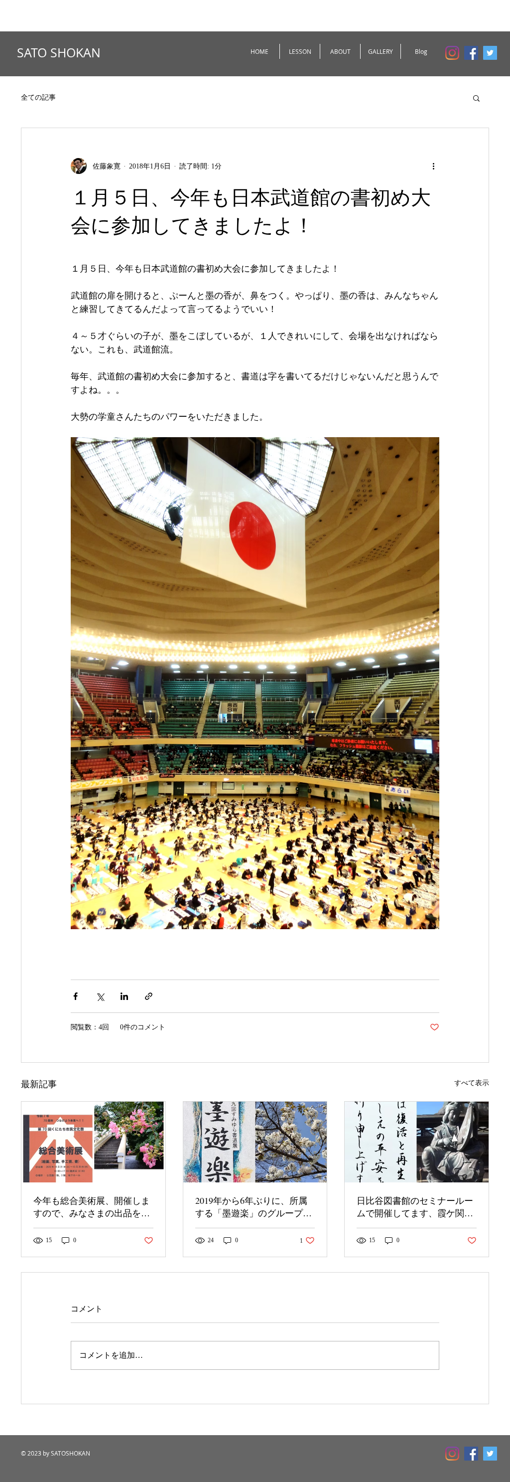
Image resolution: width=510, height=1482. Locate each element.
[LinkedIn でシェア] (124, 996)
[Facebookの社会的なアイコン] (471, 53)
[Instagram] (452, 53)
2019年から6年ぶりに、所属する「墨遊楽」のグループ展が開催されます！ (253, 1206)
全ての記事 (38, 97)
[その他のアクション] (433, 166)
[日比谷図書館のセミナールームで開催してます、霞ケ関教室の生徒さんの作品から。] (417, 1142)
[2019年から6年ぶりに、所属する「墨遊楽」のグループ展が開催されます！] (255, 1142)
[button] (476, 98)
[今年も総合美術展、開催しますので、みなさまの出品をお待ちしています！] (93, 1142)
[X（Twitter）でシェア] (100, 996)
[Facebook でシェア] (75, 996)
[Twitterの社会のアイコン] (490, 53)
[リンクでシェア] (148, 996)
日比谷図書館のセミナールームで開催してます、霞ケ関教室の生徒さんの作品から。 (415, 1206)
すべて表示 (471, 1083)
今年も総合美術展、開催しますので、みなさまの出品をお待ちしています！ (91, 1206)
